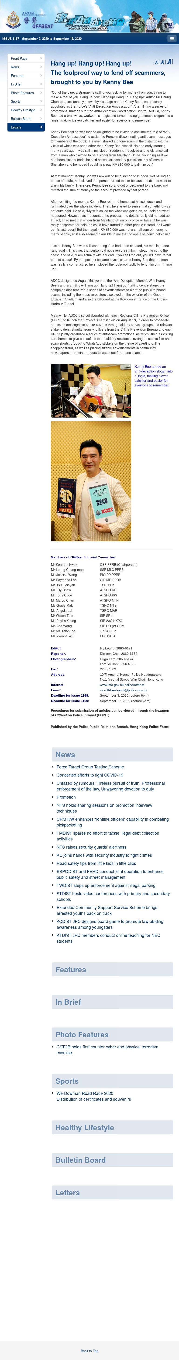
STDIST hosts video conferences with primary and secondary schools (113, 896)
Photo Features (22, 92)
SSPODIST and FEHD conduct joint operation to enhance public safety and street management (110, 874)
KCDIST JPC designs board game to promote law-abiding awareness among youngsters (110, 924)
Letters (16, 127)
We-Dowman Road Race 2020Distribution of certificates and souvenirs (94, 1096)
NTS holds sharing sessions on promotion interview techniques (104, 808)
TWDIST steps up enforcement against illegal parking (106, 885)
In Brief (16, 84)
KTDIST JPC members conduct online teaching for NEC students (108, 938)
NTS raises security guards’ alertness (91, 847)
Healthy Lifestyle (23, 110)
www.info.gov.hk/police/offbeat (122, 685)
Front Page (19, 58)
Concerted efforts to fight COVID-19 (90, 775)
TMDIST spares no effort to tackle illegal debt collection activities (108, 836)
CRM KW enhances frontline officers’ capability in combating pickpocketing (113, 822)
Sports (16, 101)
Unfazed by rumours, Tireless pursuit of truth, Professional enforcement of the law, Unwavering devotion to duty (111, 786)
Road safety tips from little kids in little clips (96, 863)
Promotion (66, 797)
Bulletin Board (21, 118)
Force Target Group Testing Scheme (90, 767)
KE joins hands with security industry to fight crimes (104, 855)
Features (17, 75)
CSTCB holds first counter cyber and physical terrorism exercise (107, 1049)
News (15, 67)
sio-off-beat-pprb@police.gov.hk (123, 690)
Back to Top (89, 1350)
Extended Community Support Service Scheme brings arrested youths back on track (107, 910)
